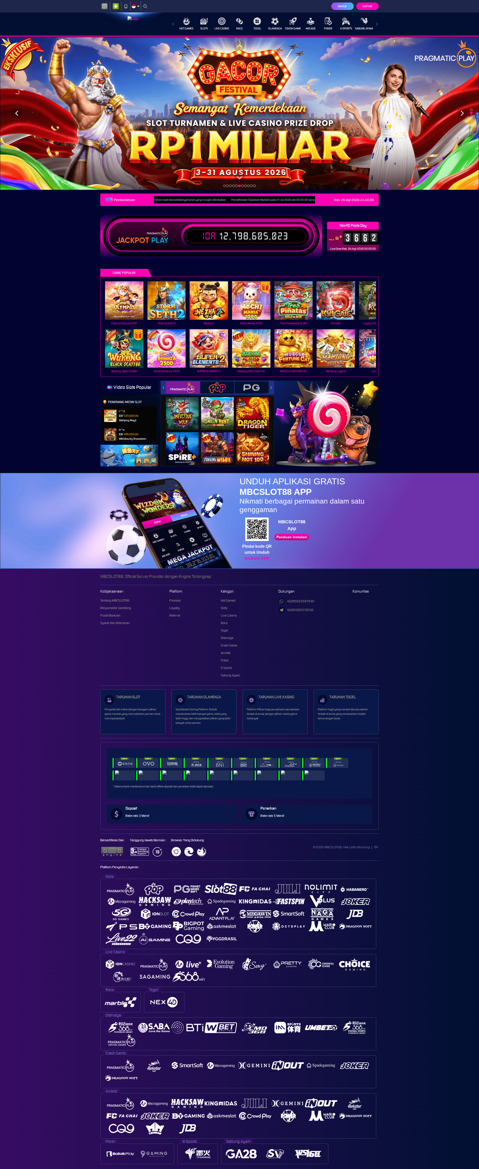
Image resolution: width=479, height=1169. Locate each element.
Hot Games (186, 28)
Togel (257, 28)
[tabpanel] (239, 113)
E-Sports (346, 28)
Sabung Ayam (364, 28)
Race (239, 28)
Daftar (367, 6)
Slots (204, 28)
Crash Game (293, 28)
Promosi (175, 600)
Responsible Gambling (115, 608)
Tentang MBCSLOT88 (114, 600)
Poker (328, 28)
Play (159, 240)
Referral (174, 615)
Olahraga (275, 28)
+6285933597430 (300, 601)
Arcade (311, 28)
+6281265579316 (300, 610)
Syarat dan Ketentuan (114, 623)
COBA (185, 408)
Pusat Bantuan (110, 615)
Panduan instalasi (291, 537)
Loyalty (174, 608)
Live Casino (222, 28)
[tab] (183, 387)
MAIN (127, 301)
